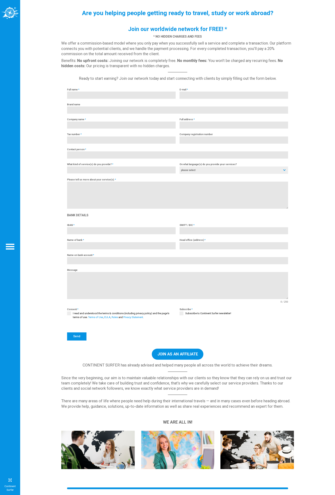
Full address (187, 119)
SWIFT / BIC (187, 225)
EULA (107, 317)
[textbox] (230, 170)
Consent (72, 309)
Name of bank (75, 240)
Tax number (74, 134)
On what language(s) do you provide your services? (208, 164)
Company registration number (196, 134)
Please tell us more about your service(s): (91, 179)
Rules (115, 317)
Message (72, 270)
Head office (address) (192, 240)
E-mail (184, 89)
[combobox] (234, 170)
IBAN (70, 225)
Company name (76, 119)
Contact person (76, 149)
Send (76, 336)
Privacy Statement (133, 317)
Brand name (73, 104)
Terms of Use (95, 317)
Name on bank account (80, 255)
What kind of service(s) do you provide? (90, 164)
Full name (73, 89)
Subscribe (186, 309)
